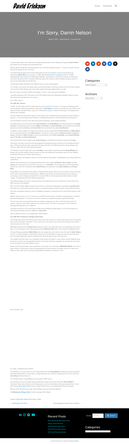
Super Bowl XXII (41, 371)
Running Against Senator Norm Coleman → (67, 403)
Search (88, 416)
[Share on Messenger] (109, 63)
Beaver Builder (75, 441)
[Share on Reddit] (98, 63)
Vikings (58, 62)
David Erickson (64, 39)
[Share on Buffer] (115, 63)
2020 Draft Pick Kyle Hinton (56, 426)
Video (39, 399)
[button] (111, 415)
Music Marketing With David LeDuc (59, 420)
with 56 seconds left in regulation (52, 75)
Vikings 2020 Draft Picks (55, 423)
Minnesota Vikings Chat (24, 399)
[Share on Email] (87, 63)
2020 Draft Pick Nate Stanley (57, 432)
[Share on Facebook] (104, 63)
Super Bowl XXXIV (25, 386)
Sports (34, 399)
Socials (97, 6)
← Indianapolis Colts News (18, 403)
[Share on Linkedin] (93, 63)
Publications (107, 6)
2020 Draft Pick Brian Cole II (57, 429)
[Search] (114, 6)
